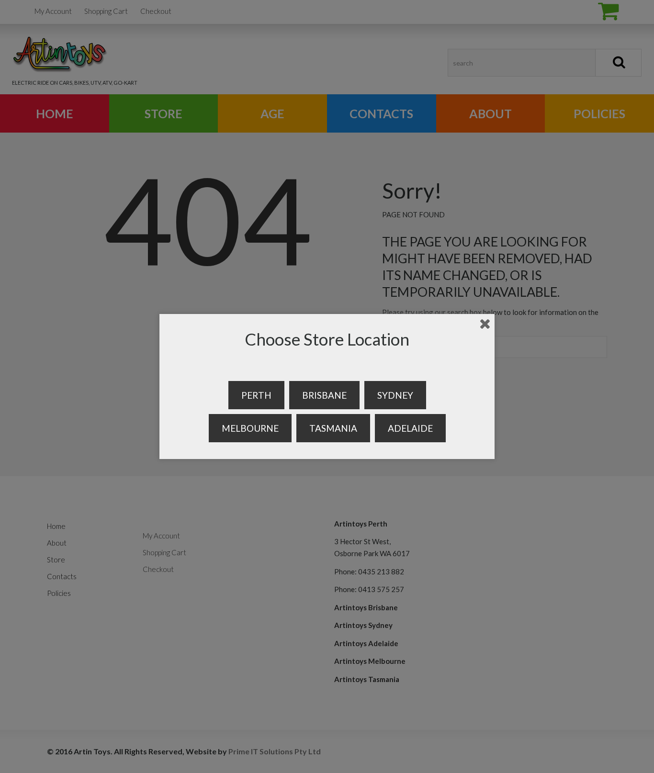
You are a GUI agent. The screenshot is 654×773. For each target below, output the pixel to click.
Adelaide (410, 428)
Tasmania (333, 428)
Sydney (395, 395)
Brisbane (324, 395)
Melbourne (250, 428)
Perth (256, 395)
